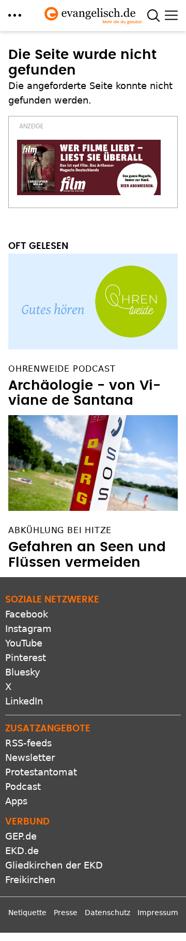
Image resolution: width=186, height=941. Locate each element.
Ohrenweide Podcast (61, 369)
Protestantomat (41, 772)
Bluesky (22, 672)
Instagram (28, 628)
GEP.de (21, 836)
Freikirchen (30, 879)
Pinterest (25, 657)
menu (14, 15)
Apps (16, 801)
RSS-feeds (28, 743)
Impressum (157, 912)
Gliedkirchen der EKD (54, 865)
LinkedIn (24, 701)
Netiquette (27, 912)
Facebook (26, 614)
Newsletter (30, 757)
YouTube (23, 643)
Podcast (23, 786)
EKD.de (22, 850)
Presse (66, 912)
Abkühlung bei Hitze (60, 530)
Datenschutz (107, 912)
